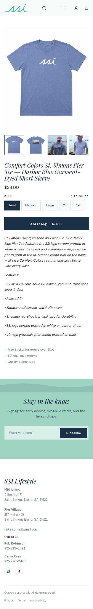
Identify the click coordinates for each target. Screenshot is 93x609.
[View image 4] (79, 145)
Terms (22, 600)
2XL (78, 205)
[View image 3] (57, 145)
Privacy (9, 600)
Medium (31, 205)
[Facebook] (19, 571)
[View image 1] (14, 145)
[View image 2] (36, 145)
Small (12, 205)
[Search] (44, 8)
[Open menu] (64, 8)
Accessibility (38, 600)
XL (64, 205)
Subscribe (73, 433)
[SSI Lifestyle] (16, 8)
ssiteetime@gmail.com (21, 529)
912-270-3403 (15, 561)
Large (50, 205)
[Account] (76, 8)
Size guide (80, 196)
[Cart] (86, 8)
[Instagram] (8, 571)
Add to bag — (46, 224)
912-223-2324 (14, 548)
